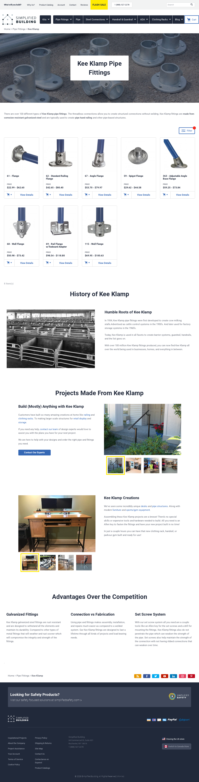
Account (61, 5)
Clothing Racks (160, 19)
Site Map (39, 748)
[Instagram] (182, 676)
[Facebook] (146, 676)
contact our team (49, 429)
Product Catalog (46, 5)
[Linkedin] (173, 676)
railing (87, 414)
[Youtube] (164, 676)
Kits (44, 19)
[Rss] (137, 676)
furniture (117, 510)
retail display (80, 418)
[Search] (191, 4)
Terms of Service (15, 759)
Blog (177, 19)
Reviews (84, 5)
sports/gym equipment (138, 510)
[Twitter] (155, 676)
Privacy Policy (41, 738)
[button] (115, 465)
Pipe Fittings (62, 19)
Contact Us (40, 754)
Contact (72, 5)
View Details (26, 194)
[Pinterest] (191, 676)
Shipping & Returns (43, 743)
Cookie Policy (14, 764)
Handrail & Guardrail (123, 19)
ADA (143, 19)
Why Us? (31, 5)
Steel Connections (96, 19)
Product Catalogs (42, 768)
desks (144, 506)
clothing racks (25, 418)
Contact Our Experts (34, 452)
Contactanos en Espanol (42, 761)
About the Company (16, 743)
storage (22, 422)
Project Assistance (16, 748)
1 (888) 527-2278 (121, 5)
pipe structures (160, 506)
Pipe (78, 19)
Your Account (14, 754)
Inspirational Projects (17, 738)
